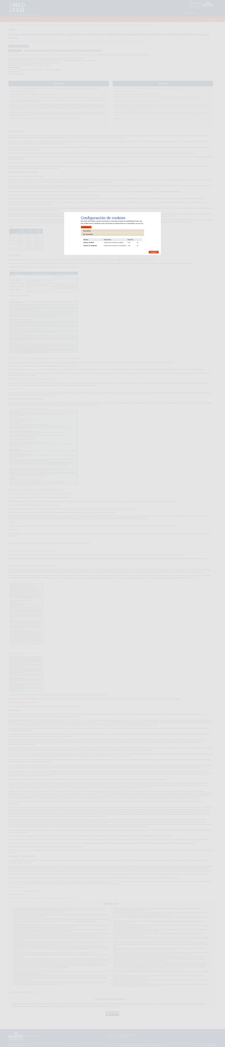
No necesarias (88, 234)
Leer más (86, 227)
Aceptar (153, 252)
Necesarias (87, 231)
